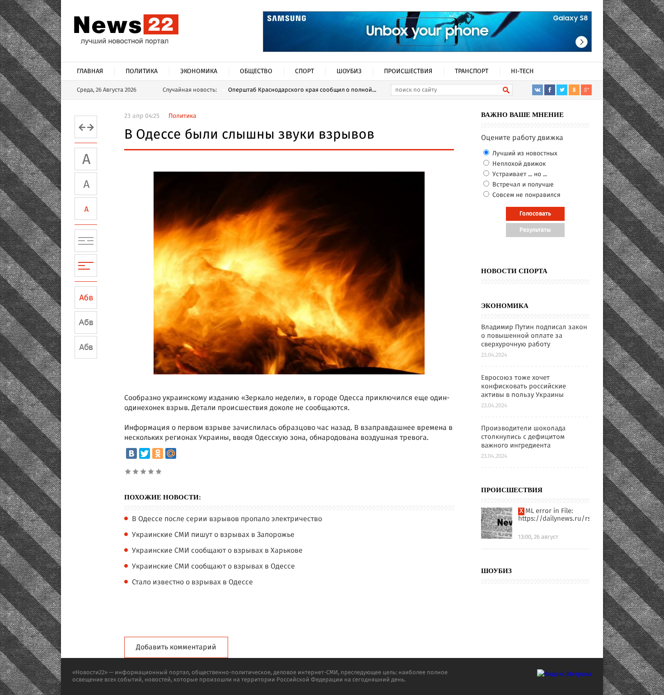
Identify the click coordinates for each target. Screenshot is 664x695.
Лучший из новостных (524, 154)
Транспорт (471, 71)
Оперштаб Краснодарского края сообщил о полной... (302, 90)
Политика (142, 71)
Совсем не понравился (526, 195)
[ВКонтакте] (131, 453)
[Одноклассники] (157, 453)
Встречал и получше (522, 185)
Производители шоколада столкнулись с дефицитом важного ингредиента (523, 437)
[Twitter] (144, 453)
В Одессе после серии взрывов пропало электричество (227, 519)
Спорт (304, 71)
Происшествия (408, 71)
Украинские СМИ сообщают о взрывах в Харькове (217, 550)
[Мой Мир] (170, 453)
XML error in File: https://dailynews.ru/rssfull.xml (553, 515)
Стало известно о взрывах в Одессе (192, 582)
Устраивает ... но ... (519, 174)
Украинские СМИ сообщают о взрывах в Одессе (213, 566)
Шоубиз (349, 71)
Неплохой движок (518, 164)
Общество (256, 71)
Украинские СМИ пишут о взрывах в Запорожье (213, 535)
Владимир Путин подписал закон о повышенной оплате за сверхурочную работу (534, 336)
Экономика (198, 71)
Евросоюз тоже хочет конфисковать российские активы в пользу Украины (523, 387)
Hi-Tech (522, 71)
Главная (90, 71)
